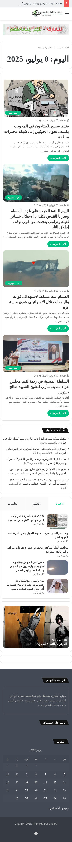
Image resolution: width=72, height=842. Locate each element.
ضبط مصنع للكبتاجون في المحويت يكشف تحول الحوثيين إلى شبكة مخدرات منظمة (36, 131)
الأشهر (37, 503)
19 (64, 790)
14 (45, 782)
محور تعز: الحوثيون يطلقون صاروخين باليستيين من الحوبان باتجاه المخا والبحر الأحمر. (27, 566)
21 (45, 790)
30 (26, 798)
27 (55, 798)
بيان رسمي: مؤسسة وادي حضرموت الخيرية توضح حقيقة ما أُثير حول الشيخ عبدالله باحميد (25, 584)
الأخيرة (60, 503)
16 (26, 782)
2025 (52, 47)
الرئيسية (62, 47)
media (63, 120)
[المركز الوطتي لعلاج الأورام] (36, 29)
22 (36, 790)
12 (64, 782)
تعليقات (12, 503)
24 (17, 790)
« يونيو (65, 808)
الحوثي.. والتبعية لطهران (51, 643)
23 (26, 790)
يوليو (45, 47)
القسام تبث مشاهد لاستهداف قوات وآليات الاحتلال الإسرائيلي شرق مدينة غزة (39, 301)
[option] (36, 627)
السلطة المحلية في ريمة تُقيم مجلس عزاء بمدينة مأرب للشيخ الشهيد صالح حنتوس (39, 386)
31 (17, 798)
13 (55, 782)
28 (45, 798)
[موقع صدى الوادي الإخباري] (47, 13)
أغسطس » (54, 808)
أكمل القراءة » (58, 158)
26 (64, 798)
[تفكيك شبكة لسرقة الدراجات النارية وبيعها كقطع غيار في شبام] (57, 521)
